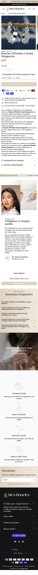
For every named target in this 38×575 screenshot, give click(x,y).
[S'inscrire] (34, 480)
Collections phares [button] (11, 522)
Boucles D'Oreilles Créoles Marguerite (17, 13)
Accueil (3, 13)
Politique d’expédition (30, 566)
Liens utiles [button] (8, 516)
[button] (3, 9)
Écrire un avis (19, 283)
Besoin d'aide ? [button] (10, 528)
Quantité (4, 66)
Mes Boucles (10, 566)
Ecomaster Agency (24, 568)
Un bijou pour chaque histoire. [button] (16, 503)
